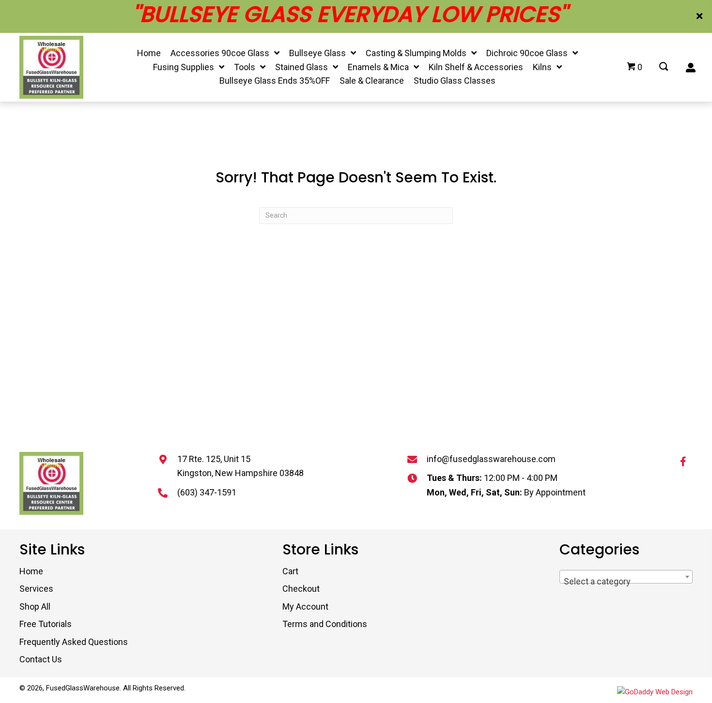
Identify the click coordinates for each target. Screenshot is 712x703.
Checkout (301, 588)
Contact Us (40, 659)
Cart (290, 571)
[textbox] (626, 581)
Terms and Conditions (324, 624)
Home (31, 571)
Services (36, 588)
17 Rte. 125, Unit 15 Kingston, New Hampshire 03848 (240, 466)
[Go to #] (663, 67)
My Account (305, 606)
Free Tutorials (45, 624)
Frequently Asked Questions (73, 642)
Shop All (34, 606)
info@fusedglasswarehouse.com (491, 459)
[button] (700, 16)
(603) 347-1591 (206, 492)
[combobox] (626, 576)
